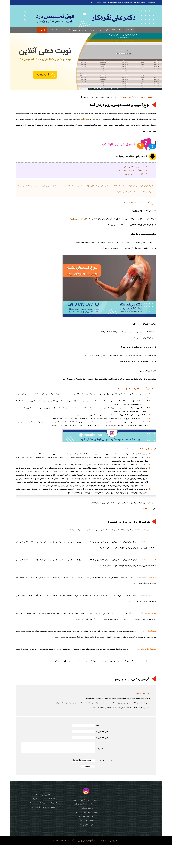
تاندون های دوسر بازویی (80, 218)
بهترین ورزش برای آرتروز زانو (43, 807)
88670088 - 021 (145, 508)
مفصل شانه (85, 119)
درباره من (93, 30)
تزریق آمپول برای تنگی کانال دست (43, 803)
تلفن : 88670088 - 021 (98, 2)
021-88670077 (86, 825)
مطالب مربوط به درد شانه (121, 97)
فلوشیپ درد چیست (43, 794)
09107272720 (86, 816)
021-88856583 (86, 820)
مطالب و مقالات (117, 30)
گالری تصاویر (104, 30)
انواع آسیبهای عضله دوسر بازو (134, 167)
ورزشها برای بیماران (79, 30)
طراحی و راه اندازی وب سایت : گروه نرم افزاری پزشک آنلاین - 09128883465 (86, 840)
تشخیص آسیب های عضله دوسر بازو (132, 170)
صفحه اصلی (129, 30)
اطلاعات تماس (53, 30)
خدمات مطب (66, 30)
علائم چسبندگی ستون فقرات (43, 798)
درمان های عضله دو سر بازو (135, 174)
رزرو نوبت (42, 30)
